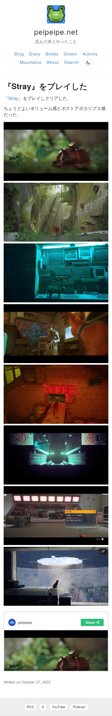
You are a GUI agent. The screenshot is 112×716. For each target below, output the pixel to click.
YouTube (58, 707)
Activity (90, 54)
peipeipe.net (56, 31)
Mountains (30, 62)
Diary (34, 54)
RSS (30, 707)
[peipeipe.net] (56, 14)
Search (71, 62)
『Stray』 (13, 98)
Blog (19, 54)
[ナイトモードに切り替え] (88, 62)
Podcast (79, 707)
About (53, 62)
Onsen (70, 54)
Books (52, 54)
